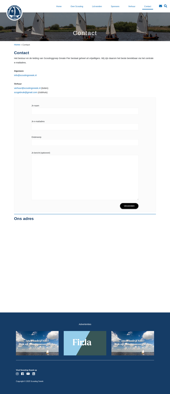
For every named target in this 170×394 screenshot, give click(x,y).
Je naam (35, 106)
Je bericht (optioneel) (40, 153)
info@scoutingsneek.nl (25, 75)
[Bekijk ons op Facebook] (22, 374)
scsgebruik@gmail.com (25, 92)
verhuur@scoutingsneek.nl (27, 88)
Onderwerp (36, 137)
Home (17, 44)
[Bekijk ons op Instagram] (17, 374)
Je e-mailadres (38, 121)
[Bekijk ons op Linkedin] (33, 374)
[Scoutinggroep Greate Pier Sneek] (10, 14)
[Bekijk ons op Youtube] (28, 374)
